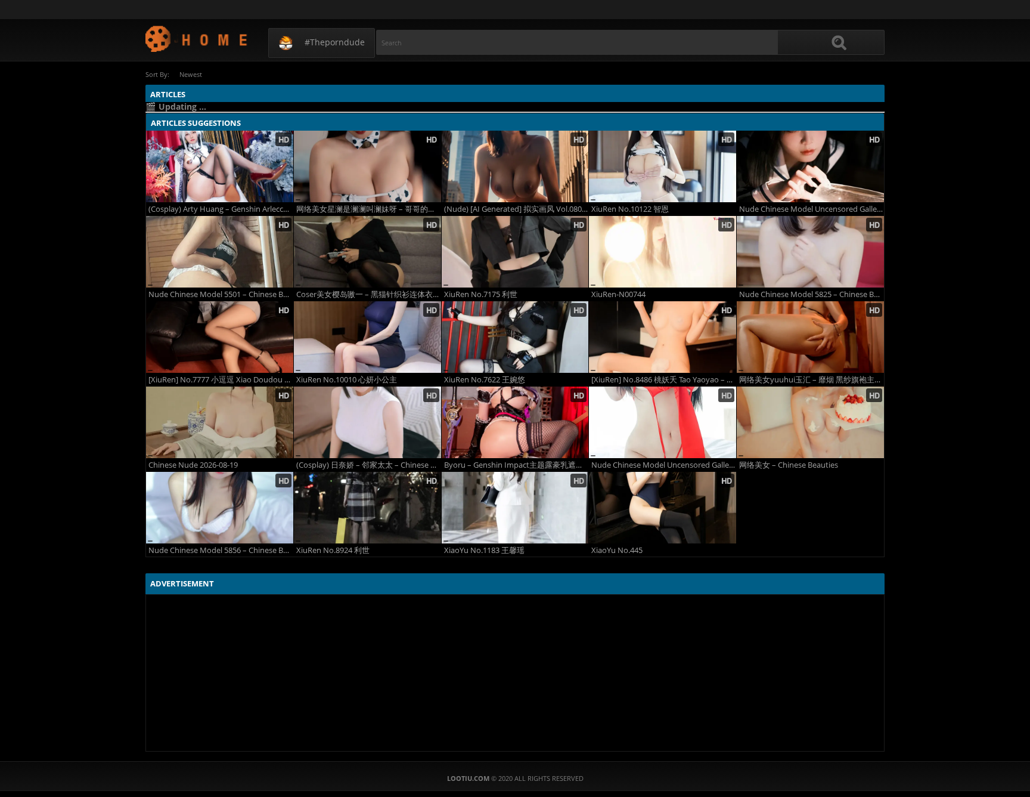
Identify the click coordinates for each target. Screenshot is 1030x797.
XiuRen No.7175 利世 (480, 294)
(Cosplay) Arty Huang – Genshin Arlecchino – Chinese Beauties (220, 209)
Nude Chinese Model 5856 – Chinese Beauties (220, 550)
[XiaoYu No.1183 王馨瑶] (515, 507)
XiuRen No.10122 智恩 (630, 209)
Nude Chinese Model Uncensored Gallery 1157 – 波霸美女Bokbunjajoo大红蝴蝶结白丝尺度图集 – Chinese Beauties (663, 465)
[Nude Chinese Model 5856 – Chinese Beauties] (219, 507)
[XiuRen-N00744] (662, 252)
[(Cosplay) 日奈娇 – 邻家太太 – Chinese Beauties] (367, 422)
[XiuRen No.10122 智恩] (662, 166)
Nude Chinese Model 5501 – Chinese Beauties (220, 294)
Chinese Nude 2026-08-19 (193, 465)
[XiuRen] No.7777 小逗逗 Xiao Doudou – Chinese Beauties (220, 380)
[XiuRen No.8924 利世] (367, 507)
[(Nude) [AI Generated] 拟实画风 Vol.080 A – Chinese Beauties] (515, 166)
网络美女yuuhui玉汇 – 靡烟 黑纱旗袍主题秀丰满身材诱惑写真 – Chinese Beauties (811, 380)
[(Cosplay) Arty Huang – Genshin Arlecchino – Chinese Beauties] (219, 166)
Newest (190, 74)
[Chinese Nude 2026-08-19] (219, 422)
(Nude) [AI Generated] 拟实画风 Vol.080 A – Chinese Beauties (516, 209)
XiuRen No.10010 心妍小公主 (346, 380)
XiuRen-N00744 (618, 294)
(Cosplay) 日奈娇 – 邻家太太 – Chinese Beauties (368, 465)
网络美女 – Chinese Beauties (788, 465)
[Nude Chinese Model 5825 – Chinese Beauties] (810, 252)
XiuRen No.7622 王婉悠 (484, 380)
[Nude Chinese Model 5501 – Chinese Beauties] (219, 252)
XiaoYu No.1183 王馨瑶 (484, 550)
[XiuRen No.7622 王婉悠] (515, 337)
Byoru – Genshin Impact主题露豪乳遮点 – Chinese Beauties (516, 465)
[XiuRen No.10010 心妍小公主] (367, 337)
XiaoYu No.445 (617, 550)
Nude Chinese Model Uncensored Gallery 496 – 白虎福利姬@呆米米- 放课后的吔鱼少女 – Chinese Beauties (811, 209)
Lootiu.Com (197, 38)
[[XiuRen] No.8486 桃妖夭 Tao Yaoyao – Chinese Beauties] (662, 337)
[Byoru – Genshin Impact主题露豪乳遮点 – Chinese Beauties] (515, 422)
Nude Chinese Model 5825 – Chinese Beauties (811, 294)
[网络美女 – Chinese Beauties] (810, 422)
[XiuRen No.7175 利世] (515, 252)
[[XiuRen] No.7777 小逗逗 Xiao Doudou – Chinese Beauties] (219, 337)
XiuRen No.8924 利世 (333, 550)
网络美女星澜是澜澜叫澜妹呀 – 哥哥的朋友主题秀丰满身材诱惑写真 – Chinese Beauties (368, 209)
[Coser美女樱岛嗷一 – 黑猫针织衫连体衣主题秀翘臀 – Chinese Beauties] (367, 252)
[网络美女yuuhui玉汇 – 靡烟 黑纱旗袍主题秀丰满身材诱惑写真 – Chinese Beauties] (810, 337)
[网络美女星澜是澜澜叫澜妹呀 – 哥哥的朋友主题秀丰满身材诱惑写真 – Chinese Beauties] (367, 166)
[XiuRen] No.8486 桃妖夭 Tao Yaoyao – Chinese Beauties (663, 380)
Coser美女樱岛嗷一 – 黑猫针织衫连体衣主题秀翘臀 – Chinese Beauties (368, 294)
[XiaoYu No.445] (662, 507)
